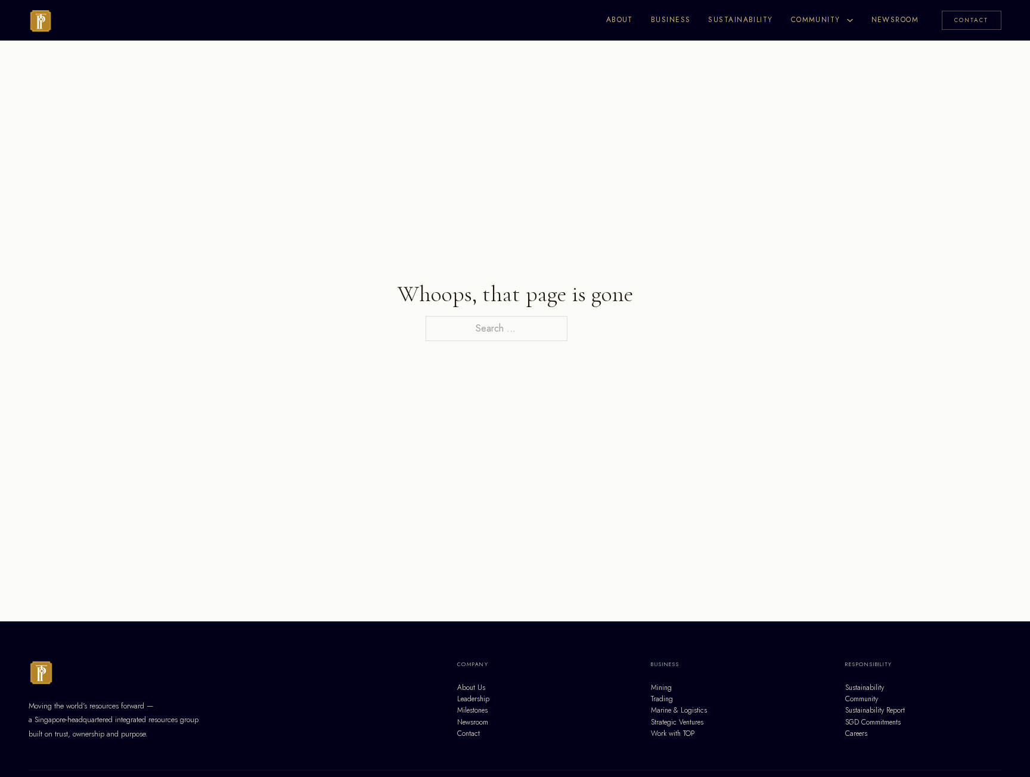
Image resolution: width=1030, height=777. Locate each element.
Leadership (473, 699)
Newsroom (895, 19)
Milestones (472, 710)
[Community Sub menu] (850, 20)
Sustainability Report (875, 710)
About (619, 19)
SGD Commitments (873, 722)
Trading (662, 699)
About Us (471, 687)
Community (815, 19)
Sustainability (740, 19)
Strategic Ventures (677, 722)
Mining (661, 687)
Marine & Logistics (679, 710)
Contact (971, 20)
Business (671, 19)
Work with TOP (672, 733)
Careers (856, 733)
